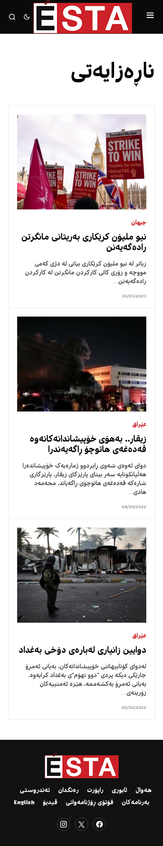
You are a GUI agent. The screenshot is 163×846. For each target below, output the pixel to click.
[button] (150, 17)
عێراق (139, 425)
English (24, 803)
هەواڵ (143, 791)
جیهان (138, 223)
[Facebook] (99, 824)
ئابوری (119, 791)
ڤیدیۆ (50, 803)
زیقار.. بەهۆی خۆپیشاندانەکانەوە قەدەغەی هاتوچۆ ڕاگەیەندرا (88, 445)
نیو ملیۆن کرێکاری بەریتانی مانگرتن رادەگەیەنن (83, 243)
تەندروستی (35, 791)
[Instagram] (63, 824)
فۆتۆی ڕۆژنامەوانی (89, 803)
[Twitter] (81, 824)
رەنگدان (68, 791)
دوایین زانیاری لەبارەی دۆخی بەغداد (82, 651)
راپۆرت (95, 791)
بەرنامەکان (135, 803)
